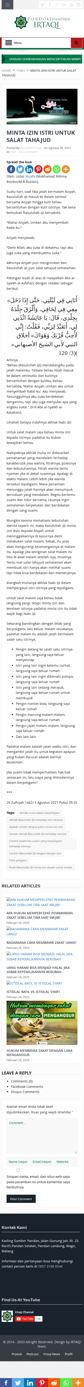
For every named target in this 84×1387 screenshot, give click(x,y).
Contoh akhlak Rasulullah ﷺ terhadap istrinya (37, 834)
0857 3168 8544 (50, 1266)
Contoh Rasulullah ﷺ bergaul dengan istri (35, 853)
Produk (17, 1354)
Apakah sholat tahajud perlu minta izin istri (36, 827)
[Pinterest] (38, 169)
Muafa (30, 176)
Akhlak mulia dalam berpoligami (40, 812)
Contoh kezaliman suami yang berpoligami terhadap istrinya (35, 843)
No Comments (28, 152)
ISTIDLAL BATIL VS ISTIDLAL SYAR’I (33, 991)
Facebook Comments (27, 1086)
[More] (66, 169)
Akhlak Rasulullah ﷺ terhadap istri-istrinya (36, 820)
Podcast (33, 1354)
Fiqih (13, 152)
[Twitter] (20, 169)
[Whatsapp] (56, 169)
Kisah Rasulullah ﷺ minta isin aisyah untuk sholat (40, 867)
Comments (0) (21, 1081)
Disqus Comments (25, 1092)
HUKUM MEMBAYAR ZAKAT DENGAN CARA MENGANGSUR (39, 1052)
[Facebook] (11, 169)
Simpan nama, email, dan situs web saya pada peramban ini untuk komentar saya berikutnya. (38, 1182)
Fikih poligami (18, 860)
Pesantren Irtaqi (31, 148)
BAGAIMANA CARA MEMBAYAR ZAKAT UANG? (41, 942)
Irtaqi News (51, 1354)
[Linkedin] (29, 169)
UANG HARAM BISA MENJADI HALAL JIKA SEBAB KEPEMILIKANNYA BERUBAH (38, 969)
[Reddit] (47, 169)
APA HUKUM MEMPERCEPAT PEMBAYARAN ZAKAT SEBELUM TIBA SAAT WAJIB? (40, 915)
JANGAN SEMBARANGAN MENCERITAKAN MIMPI (45, 59)
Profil (68, 1354)
